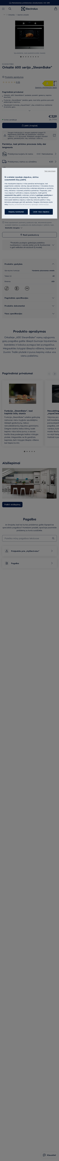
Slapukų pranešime (15, 204)
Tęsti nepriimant (50, 171)
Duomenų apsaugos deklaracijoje (36, 204)
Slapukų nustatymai (16, 212)
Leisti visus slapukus (41, 212)
